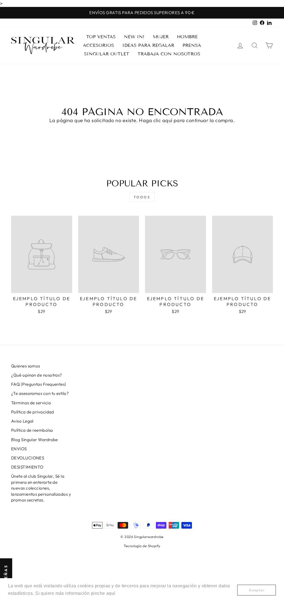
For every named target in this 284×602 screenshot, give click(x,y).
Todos (142, 197)
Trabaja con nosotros (169, 53)
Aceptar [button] (256, 590)
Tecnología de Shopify (142, 546)
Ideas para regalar (148, 45)
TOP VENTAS (101, 36)
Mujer (161, 36)
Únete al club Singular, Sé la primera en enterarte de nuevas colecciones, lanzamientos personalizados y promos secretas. (41, 488)
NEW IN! (134, 36)
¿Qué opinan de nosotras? (36, 375)
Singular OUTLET (106, 53)
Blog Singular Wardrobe (34, 439)
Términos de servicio (31, 402)
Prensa (191, 45)
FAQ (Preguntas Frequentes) (38, 384)
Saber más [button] (128, 593)
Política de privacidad (32, 412)
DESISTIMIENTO (27, 467)
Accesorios (98, 45)
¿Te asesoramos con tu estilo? (40, 393)
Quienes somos (25, 366)
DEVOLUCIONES (27, 457)
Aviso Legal (22, 421)
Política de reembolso (32, 430)
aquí (167, 120)
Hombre (187, 36)
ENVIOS (19, 448)
